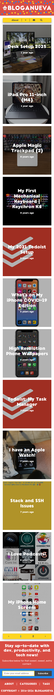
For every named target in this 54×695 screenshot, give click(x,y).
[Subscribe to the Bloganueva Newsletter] (34, 20)
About (15, 20)
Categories (28, 684)
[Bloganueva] (27, 8)
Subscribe (43, 673)
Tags (46, 684)
